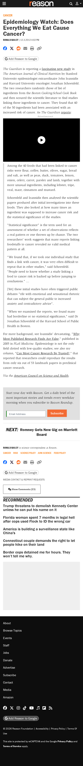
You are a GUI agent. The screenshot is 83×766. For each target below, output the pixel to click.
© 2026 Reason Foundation (18, 728)
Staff (6, 645)
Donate (7, 660)
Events (7, 638)
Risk (15, 453)
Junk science (44, 453)
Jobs (6, 653)
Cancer (7, 15)
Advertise (9, 667)
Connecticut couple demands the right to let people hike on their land (39, 542)
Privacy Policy (58, 728)
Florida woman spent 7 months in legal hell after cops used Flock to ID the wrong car (39, 519)
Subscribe (57, 413)
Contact (8, 682)
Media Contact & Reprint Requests (24, 479)
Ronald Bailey (10, 40)
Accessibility (42, 728)
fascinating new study (56, 69)
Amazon (8, 697)
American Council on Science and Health (41, 375)
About (7, 623)
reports (66, 112)
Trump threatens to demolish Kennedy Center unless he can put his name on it (40, 507)
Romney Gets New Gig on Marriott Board (41, 432)
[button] (78, 3)
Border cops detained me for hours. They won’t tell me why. (36, 554)
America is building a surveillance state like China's (39, 530)
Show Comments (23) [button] (23, 489)
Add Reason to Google (22, 59)
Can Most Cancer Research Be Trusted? (43, 353)
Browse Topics (12, 630)
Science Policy (28, 453)
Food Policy (60, 453)
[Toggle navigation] (4, 4)
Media (7, 690)
